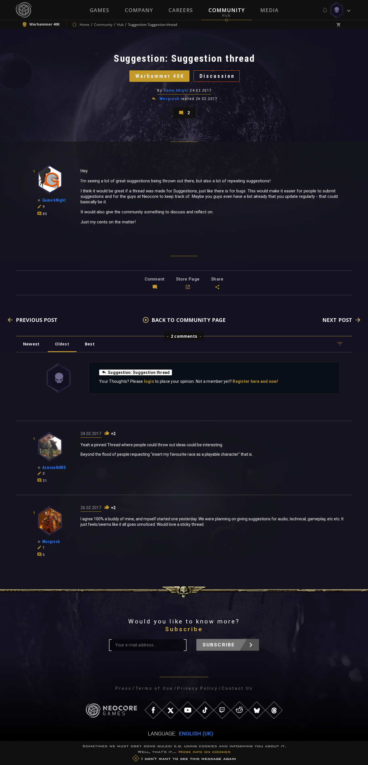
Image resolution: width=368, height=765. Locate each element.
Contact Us (237, 688)
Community (226, 10)
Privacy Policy (197, 688)
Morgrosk (170, 99)
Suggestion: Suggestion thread (139, 372)
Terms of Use (154, 688)
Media (269, 10)
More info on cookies (204, 751)
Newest (31, 344)
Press (123, 688)
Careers (180, 10)
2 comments (184, 336)
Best (90, 344)
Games (99, 10)
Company (139, 10)
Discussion (217, 76)
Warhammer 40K (160, 76)
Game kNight (176, 90)
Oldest (62, 344)
